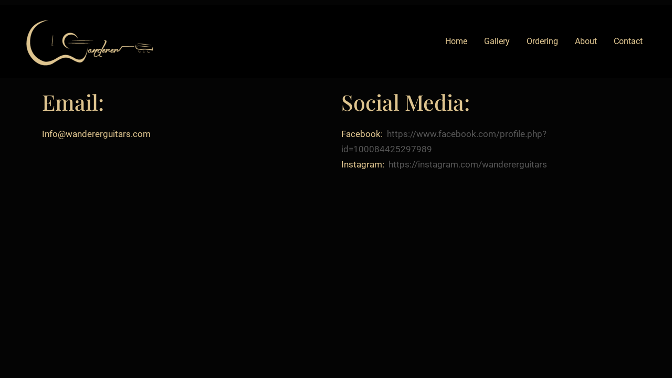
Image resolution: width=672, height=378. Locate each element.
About (586, 41)
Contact (628, 41)
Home (456, 41)
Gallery (497, 41)
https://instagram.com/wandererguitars (467, 164)
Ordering (542, 41)
